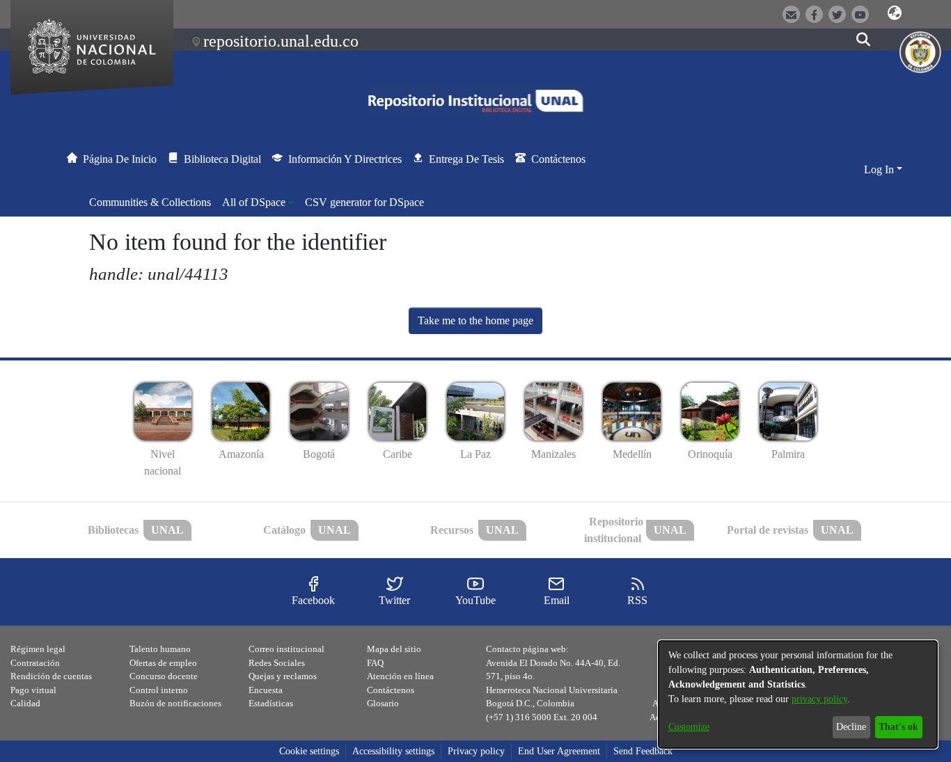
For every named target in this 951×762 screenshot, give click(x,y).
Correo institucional (286, 649)
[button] (895, 13)
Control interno (158, 690)
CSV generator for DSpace (364, 202)
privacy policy (819, 699)
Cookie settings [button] (309, 751)
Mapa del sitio (394, 649)
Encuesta (266, 690)
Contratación (35, 663)
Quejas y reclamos (283, 676)
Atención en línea (400, 676)
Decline (851, 727)
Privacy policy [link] (476, 751)
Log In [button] (880, 169)
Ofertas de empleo (163, 663)
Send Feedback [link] (643, 751)
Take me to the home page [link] (475, 320)
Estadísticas (271, 703)
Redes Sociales (277, 663)
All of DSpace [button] (253, 202)
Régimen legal (37, 649)
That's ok (898, 727)
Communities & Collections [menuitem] (150, 202)
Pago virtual (33, 690)
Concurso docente (163, 676)
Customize (688, 727)
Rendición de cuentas (51, 676)
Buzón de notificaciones (175, 703)
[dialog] (798, 694)
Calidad (25, 703)
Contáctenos (390, 690)
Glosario (383, 703)
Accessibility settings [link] (393, 751)
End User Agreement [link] (559, 751)
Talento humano (160, 649)
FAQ (375, 663)
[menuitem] (258, 202)
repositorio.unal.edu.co (281, 41)
